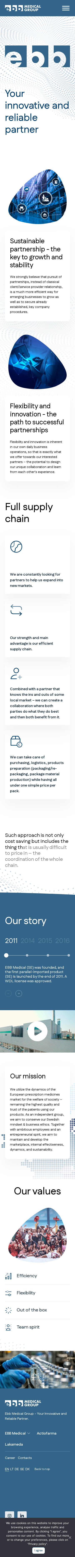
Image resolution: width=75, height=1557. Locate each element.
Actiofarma (46, 1433)
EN (7, 1469)
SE (22, 1469)
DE (17, 1469)
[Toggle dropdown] (28, 1433)
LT (12, 1469)
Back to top (42, 1469)
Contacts (25, 1458)
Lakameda (14, 1444)
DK (27, 1469)
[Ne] (70, 1537)
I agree (38, 1550)
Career (10, 1458)
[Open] (66, 8)
